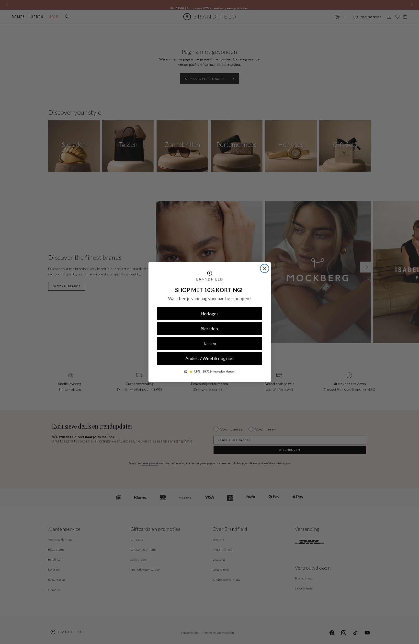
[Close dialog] (264, 268)
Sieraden (209, 328)
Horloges (209, 313)
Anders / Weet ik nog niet (209, 358)
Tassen (209, 343)
